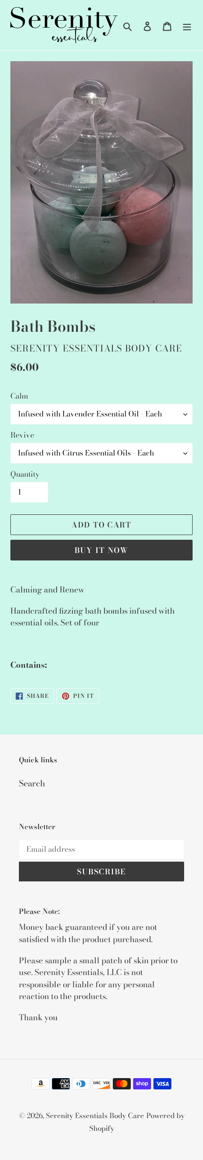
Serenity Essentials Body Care (95, 1115)
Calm (19, 395)
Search (32, 783)
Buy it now (102, 550)
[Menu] (187, 25)
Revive (22, 434)
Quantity (25, 474)
